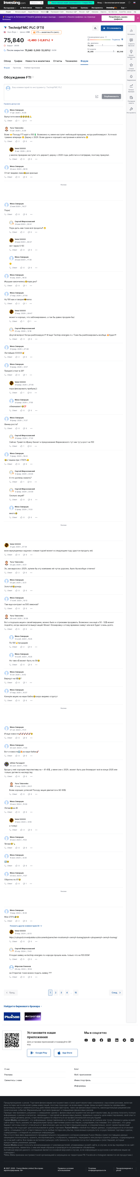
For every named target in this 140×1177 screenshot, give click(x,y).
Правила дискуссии (12, 104)
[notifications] (129, 2)
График (18, 61)
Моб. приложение (82, 1074)
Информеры (80, 1086)
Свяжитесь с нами (13, 1080)
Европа (103, 12)
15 (76, 992)
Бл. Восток (113, 12)
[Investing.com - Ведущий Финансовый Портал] (14, 3)
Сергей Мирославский (25, 221)
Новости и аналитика (38, 61)
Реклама (8, 1074)
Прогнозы (17, 68)
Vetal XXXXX (20, 148)
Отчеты (57, 61)
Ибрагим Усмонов (23, 966)
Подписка (116, 40)
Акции (8, 12)
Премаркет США (57, 12)
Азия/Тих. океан (125, 12)
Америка (95, 12)
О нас (7, 1069)
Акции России (33, 12)
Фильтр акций (20, 12)
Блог (76, 1069)
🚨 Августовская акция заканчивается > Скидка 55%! (71, 3)
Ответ (9, 121)
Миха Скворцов (17, 110)
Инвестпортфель (82, 1080)
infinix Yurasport (17, 763)
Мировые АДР (71, 12)
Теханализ (71, 61)
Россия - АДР (84, 12)
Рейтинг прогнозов (32, 68)
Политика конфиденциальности (97, 1169)
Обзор (7, 61)
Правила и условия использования (66, 1169)
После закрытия (15, 50)
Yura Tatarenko (16, 128)
